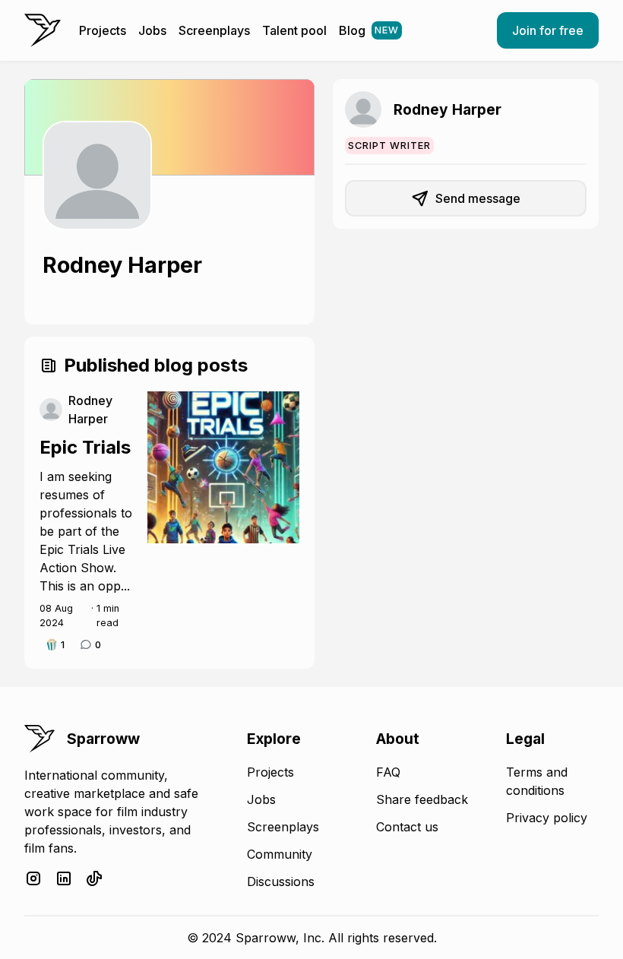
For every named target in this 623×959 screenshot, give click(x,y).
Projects (102, 30)
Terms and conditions (537, 781)
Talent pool (294, 30)
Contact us (407, 826)
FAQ (388, 772)
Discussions (281, 881)
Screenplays (214, 30)
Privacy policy (546, 817)
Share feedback (422, 799)
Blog (369, 30)
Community (279, 854)
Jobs (152, 30)
